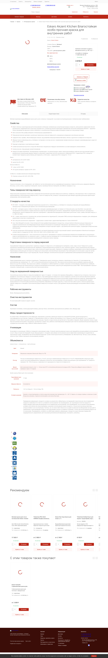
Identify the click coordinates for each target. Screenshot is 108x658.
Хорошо (94, 656)
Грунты (42, 640)
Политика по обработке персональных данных (64, 640)
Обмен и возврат (38, 1)
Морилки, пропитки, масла (47, 638)
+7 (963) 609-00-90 (50, 5)
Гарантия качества (79, 95)
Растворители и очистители (47, 642)
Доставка (54, 16)
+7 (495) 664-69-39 (35, 5)
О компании (13, 1)
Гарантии (47, 1)
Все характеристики (52, 52)
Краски (18, 21)
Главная (12, 21)
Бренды (38, 16)
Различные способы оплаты (56, 99)
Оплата (70, 16)
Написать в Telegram (82, 77)
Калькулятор (28, 1)
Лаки (41, 636)
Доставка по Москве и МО (25, 99)
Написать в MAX (81, 80)
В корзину (90, 65)
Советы (21, 1)
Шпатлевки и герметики (46, 644)
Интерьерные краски (29, 21)
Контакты (85, 16)
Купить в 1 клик (85, 69)
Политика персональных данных (17, 641)
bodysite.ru (19, 643)
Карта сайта (28, 641)
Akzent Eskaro (54, 40)
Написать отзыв (60, 37)
